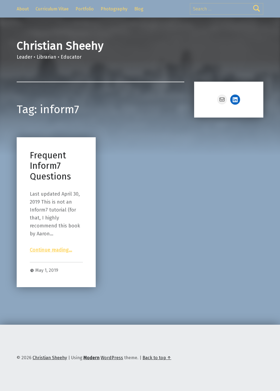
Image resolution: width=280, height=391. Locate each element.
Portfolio (84, 9)
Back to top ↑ (156, 357)
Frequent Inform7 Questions (50, 166)
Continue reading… (51, 250)
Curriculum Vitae (52, 9)
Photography (114, 9)
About (23, 9)
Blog (138, 9)
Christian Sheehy (60, 46)
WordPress (112, 357)
